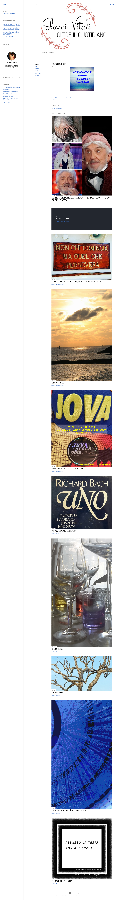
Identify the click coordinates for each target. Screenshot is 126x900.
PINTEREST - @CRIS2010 (10, 93)
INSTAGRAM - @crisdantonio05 (11, 87)
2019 (36, 66)
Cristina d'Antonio (11, 63)
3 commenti (58, 533)
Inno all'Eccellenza (63, 531)
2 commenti (58, 695)
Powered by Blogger (76, 893)
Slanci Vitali (38, 73)
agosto (37, 68)
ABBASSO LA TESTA (61, 881)
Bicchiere (57, 649)
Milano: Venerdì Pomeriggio (68, 810)
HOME (4, 4)
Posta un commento (56, 108)
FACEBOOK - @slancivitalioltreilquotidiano (10, 90)
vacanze (37, 75)
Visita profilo (12, 70)
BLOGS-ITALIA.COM (8, 96)
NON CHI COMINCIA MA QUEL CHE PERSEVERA (76, 281)
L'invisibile (57, 382)
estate (36, 70)
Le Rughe (57, 692)
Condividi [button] (37, 61)
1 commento (58, 651)
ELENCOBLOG (7, 102)
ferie (36, 71)
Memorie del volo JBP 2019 (67, 468)
